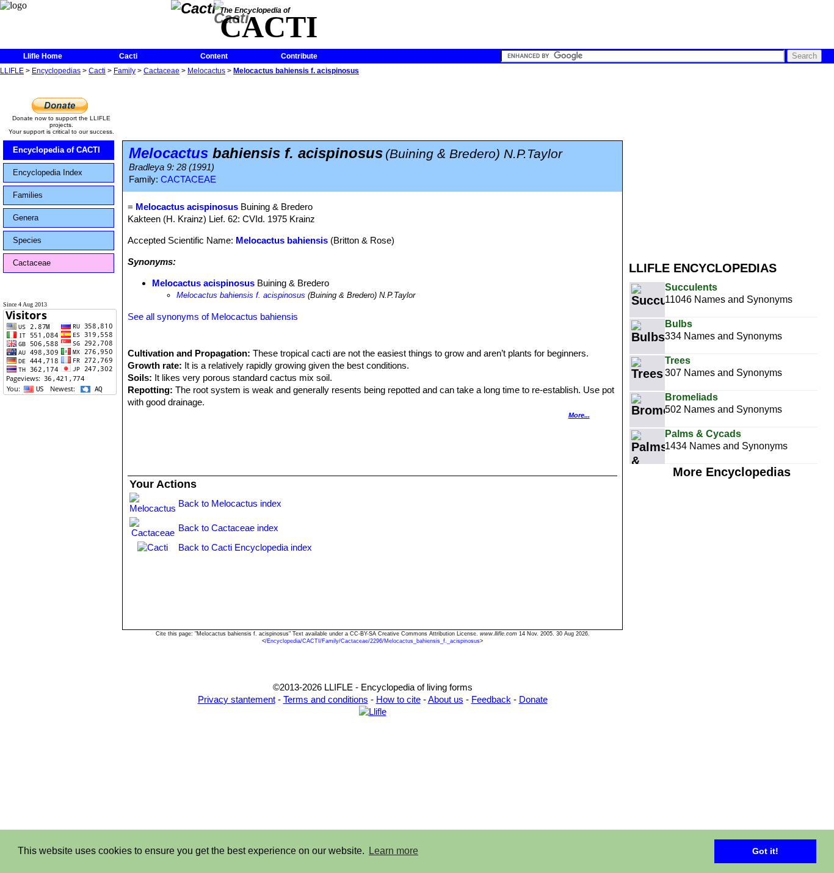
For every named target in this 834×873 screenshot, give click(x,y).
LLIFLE (12, 71)
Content (214, 56)
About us (445, 699)
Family (125, 71)
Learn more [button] (393, 851)
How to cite (398, 699)
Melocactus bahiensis (282, 240)
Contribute (299, 56)
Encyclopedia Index (47, 172)
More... (579, 415)
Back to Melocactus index (229, 503)
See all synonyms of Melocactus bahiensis (213, 316)
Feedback (491, 699)
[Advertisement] (731, 163)
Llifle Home (42, 56)
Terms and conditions (325, 699)
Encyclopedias (56, 71)
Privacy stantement (236, 699)
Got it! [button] (765, 851)
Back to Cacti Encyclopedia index (245, 547)
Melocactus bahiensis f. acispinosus (296, 71)
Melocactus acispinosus (203, 283)
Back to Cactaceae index (228, 528)
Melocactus (206, 71)
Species (27, 240)
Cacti (128, 56)
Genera (25, 217)
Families (28, 195)
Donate (533, 699)
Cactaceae (161, 71)
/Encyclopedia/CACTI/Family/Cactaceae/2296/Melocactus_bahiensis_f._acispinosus (372, 641)
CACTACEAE (188, 179)
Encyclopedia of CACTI (56, 149)
